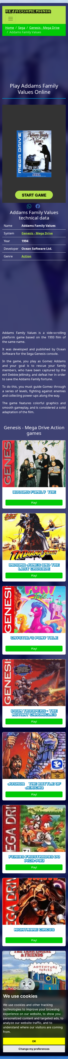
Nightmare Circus (34, 930)
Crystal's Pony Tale (34, 638)
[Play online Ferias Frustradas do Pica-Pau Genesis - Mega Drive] (34, 828)
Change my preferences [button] (34, 1048)
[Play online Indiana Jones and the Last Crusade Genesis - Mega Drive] (34, 536)
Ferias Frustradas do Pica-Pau (34, 859)
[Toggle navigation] (10, 18)
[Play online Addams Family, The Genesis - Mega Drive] (34, 463)
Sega (21, 28)
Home (9, 28)
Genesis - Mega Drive (44, 28)
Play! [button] (34, 502)
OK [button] (34, 1041)
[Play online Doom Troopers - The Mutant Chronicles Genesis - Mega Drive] (34, 682)
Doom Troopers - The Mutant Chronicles (34, 713)
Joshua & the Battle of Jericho (34, 786)
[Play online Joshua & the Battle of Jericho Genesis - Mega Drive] (34, 755)
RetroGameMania (28, 11)
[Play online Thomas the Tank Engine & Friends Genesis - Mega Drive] (34, 974)
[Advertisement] (34, 57)
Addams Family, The (34, 492)
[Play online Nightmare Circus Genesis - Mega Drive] (34, 901)
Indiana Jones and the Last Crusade (34, 567)
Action (26, 256)
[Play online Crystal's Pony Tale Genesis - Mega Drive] (34, 609)
